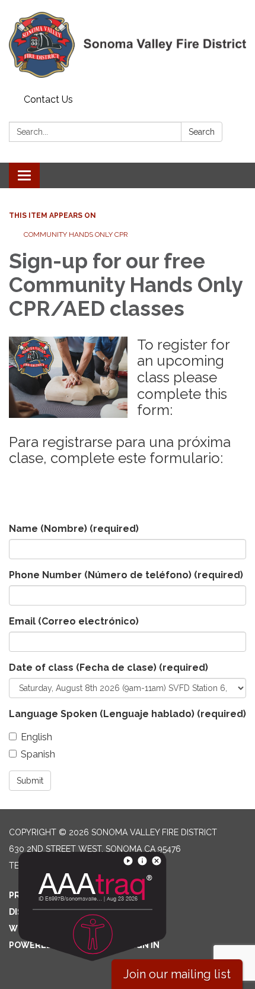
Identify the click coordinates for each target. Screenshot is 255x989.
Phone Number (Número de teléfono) (126, 575)
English (36, 737)
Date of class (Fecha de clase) (108, 667)
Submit (30, 780)
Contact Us (48, 99)
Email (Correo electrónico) (74, 621)
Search (202, 132)
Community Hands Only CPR (77, 234)
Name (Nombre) (74, 528)
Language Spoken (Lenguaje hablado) (127, 713)
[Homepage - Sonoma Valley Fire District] (127, 45)
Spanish (38, 754)
